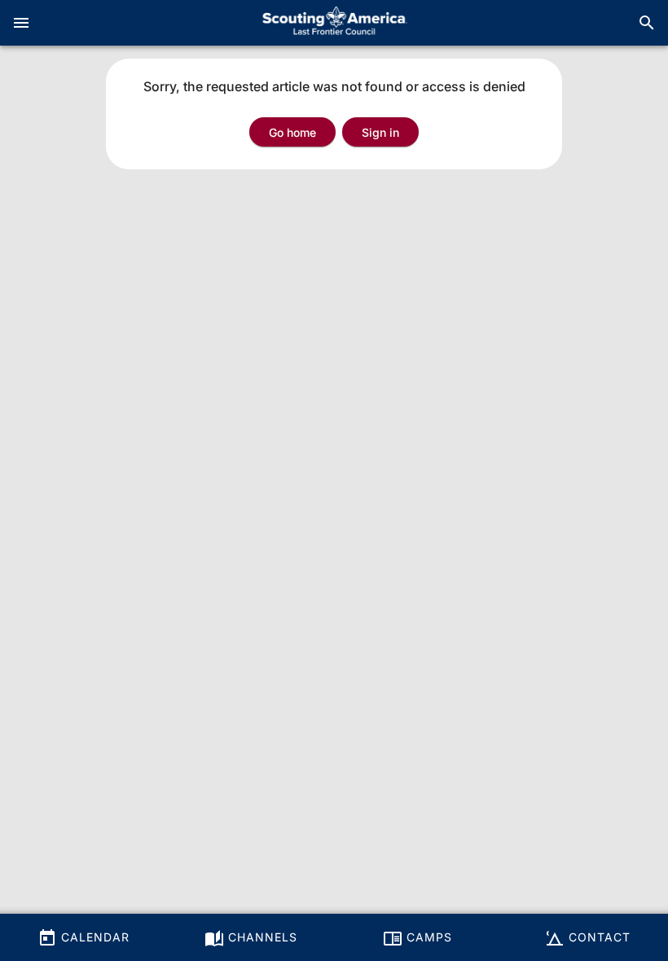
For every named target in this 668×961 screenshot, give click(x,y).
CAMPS (427, 937)
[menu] (21, 22)
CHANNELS (260, 937)
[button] (380, 132)
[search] (646, 22)
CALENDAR (93, 937)
